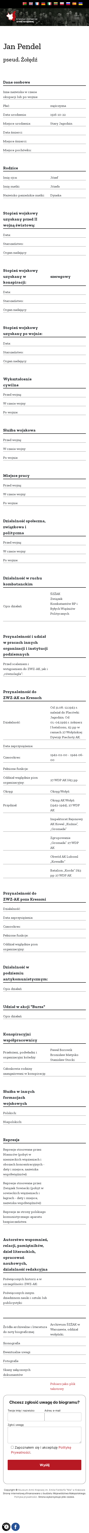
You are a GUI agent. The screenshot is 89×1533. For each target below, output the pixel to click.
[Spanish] (74, 3)
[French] (37, 3)
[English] (31, 3)
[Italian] (49, 3)
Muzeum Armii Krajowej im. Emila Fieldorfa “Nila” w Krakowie (51, 1489)
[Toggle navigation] (77, 17)
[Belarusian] (25, 3)
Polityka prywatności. (26, 1496)
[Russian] (68, 3)
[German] (43, 3)
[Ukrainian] (80, 3)
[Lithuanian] (56, 3)
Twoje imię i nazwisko (21, 1410)
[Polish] (62, 3)
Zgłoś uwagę (16, 1424)
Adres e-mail (52, 1410)
